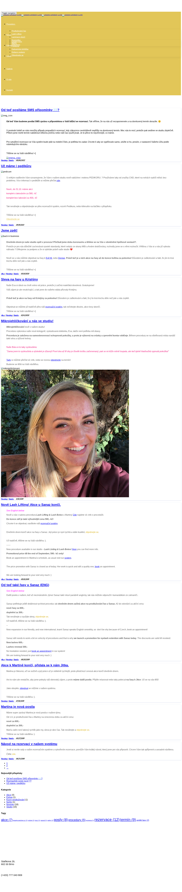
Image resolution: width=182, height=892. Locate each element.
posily (61, 820)
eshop (31, 820)
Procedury (10, 24)
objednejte (56, 360)
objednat (24, 688)
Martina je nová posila (18, 706)
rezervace (107, 819)
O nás (8, 79)
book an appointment (41, 651)
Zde (75, 515)
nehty (50, 820)
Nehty (9, 802)
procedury (76, 820)
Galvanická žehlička (20, 49)
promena (90, 820)
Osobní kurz (17, 41)
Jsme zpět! (9, 230)
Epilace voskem (18, 52)
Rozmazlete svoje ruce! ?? (18, 781)
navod (44, 820)
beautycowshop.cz (20, 820)
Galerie (9, 69)
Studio (11, 160)
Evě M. (49, 258)
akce (7, 820)
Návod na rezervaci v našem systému (29, 744)
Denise (61, 258)
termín (128, 820)
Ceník (8, 56)
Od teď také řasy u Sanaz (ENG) (25, 585)
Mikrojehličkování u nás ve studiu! (27, 321)
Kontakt (9, 90)
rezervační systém (53, 307)
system (67, 558)
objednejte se (92, 532)
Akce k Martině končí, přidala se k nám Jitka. (35, 665)
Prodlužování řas (19, 31)
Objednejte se (17, 55)
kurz (37, 820)
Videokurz (16, 44)
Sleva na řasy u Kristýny (19, 279)
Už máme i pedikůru (16, 166)
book (97, 566)
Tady (8, 360)
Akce (3, 273)
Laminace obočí (18, 37)
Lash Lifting (16, 34)
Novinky (4, 160)
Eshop (9, 45)
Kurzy (8, 35)
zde (58, 180)
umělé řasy (142, 820)
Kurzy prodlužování (15, 800)
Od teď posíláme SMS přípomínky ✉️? (30, 110)
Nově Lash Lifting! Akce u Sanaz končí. (31, 504)
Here (74, 549)
